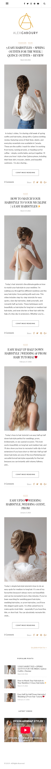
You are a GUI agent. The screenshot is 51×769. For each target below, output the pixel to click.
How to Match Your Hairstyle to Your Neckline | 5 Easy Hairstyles (25, 202)
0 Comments (9, 182)
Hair (30, 42)
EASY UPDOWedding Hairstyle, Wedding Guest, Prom (25, 504)
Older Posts (38, 648)
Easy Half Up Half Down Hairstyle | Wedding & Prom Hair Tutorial (25, 353)
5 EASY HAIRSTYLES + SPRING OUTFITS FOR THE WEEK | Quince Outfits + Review (25, 51)
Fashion (22, 42)
